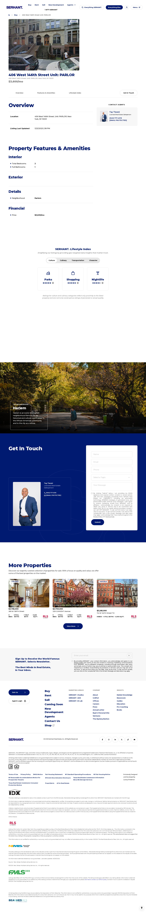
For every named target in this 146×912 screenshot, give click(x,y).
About (95, 695)
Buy (29, 5)
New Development (56, 5)
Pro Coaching (122, 707)
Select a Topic (99, 477)
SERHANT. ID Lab (76, 701)
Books (119, 710)
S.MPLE (96, 698)
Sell (43, 5)
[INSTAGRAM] (109, 740)
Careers (96, 704)
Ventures (96, 716)
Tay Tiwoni (48, 483)
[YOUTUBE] (134, 740)
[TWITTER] (122, 740)
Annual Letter (98, 710)
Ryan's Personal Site (101, 713)
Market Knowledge (124, 695)
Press (95, 707)
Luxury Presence (129, 779)
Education (121, 704)
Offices (96, 701)
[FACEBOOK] (102, 740)
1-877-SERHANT (51, 10)
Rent (37, 5)
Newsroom (121, 698)
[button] (91, 7)
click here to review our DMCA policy (95, 879)
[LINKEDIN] (115, 740)
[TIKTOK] (128, 740)
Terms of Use (110, 516)
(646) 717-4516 (51, 493)
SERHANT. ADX (75, 698)
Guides (119, 701)
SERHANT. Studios (76, 695)
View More (71, 626)
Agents (70, 5)
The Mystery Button (101, 719)
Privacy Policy (97, 516)
